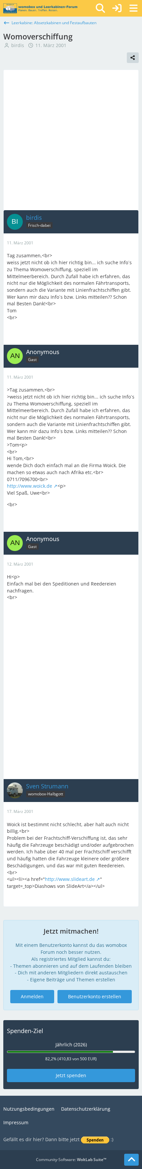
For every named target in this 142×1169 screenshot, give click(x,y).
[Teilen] (133, 57)
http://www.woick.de (29, 486)
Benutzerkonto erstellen (94, 996)
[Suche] (100, 8)
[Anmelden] (117, 8)
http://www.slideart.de (70, 879)
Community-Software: (71, 1159)
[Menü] (133, 8)
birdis (17, 45)
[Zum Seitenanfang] (131, 1160)
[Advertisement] (71, 140)
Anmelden (32, 996)
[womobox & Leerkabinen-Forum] (40, 8)
